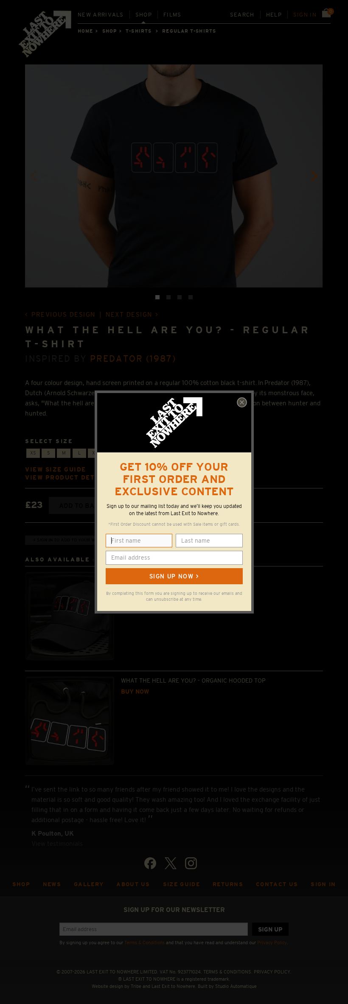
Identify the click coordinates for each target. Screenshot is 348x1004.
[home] (45, 36)
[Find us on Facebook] (150, 863)
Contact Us (277, 884)
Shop (143, 14)
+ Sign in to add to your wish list (73, 540)
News (52, 884)
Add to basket (85, 505)
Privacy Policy (272, 942)
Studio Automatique (236, 986)
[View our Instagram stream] (191, 863)
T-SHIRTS (139, 30)
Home (85, 30)
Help (274, 14)
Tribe (136, 986)
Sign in (305, 14)
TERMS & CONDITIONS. (228, 971)
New (101, 14)
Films (172, 14)
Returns (228, 884)
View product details (68, 477)
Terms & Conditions (144, 942)
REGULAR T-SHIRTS (189, 30)
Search (242, 14)
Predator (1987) (133, 358)
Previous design (63, 314)
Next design (129, 314)
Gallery (89, 884)
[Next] (313, 176)
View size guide (55, 469)
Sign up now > (174, 576)
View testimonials (57, 843)
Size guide (181, 884)
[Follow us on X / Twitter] (171, 863)
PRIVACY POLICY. (273, 971)
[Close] (242, 402)
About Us (133, 884)
